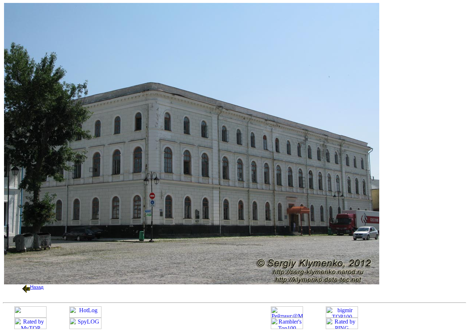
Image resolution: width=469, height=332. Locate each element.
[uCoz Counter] (30, 316)
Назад (37, 287)
